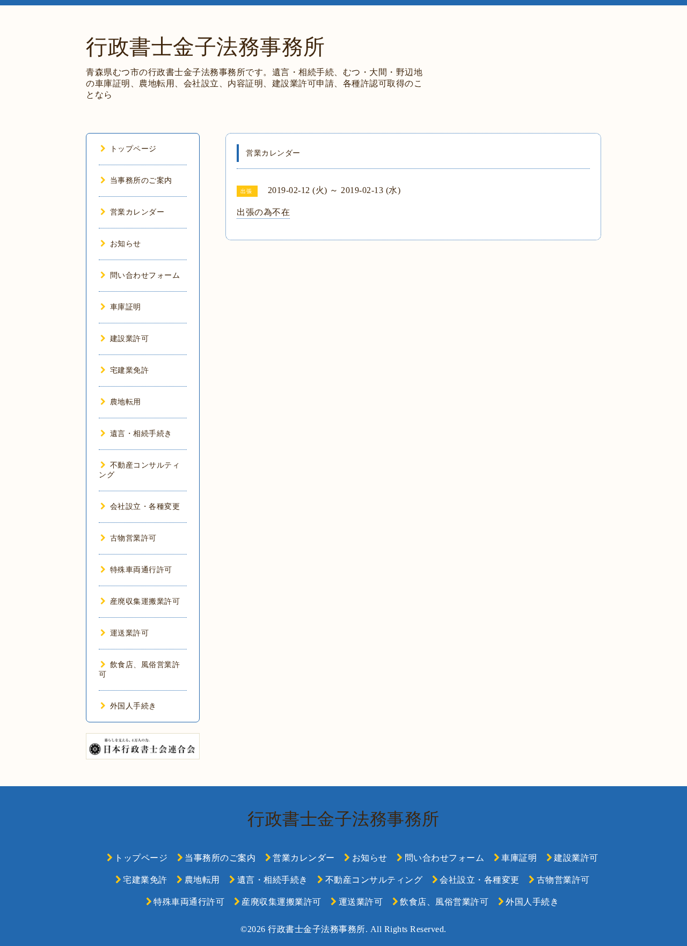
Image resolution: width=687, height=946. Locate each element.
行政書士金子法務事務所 (205, 47)
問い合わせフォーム (145, 275)
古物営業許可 (133, 538)
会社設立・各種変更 (145, 506)
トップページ (133, 149)
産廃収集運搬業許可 (145, 601)
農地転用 (125, 402)
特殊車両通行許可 (141, 570)
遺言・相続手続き (141, 434)
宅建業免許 (129, 370)
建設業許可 (129, 339)
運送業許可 (129, 633)
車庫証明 (125, 307)
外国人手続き (133, 706)
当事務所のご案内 (141, 180)
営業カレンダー (137, 212)
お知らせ (125, 244)
